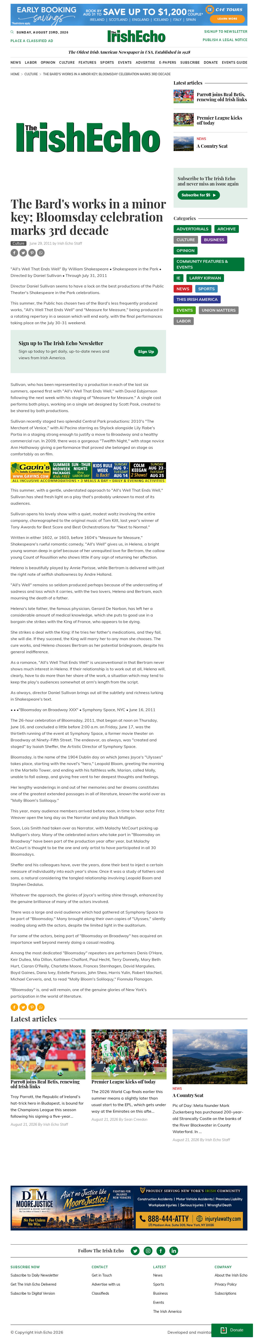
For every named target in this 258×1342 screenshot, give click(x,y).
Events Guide (234, 62)
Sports (107, 62)
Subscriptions (225, 1293)
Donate (211, 62)
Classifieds (100, 1293)
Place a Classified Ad (32, 41)
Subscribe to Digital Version (33, 1293)
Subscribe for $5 (196, 195)
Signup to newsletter (225, 31)
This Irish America (197, 299)
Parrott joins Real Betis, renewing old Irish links (222, 96)
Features (87, 62)
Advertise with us (106, 1284)
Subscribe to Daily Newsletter (34, 1275)
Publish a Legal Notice (225, 40)
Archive (226, 228)
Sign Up (146, 351)
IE (178, 277)
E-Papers (168, 62)
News (16, 62)
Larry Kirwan (205, 277)
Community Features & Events (202, 264)
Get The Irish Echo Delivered (33, 1284)
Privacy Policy (226, 1284)
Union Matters (219, 310)
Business (214, 239)
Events (125, 62)
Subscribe (190, 62)
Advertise (145, 62)
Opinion (48, 62)
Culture (67, 62)
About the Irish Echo (231, 1275)
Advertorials (192, 228)
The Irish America (167, 1311)
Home (15, 74)
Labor (31, 62)
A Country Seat (212, 146)
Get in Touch (102, 1275)
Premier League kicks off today (219, 120)
